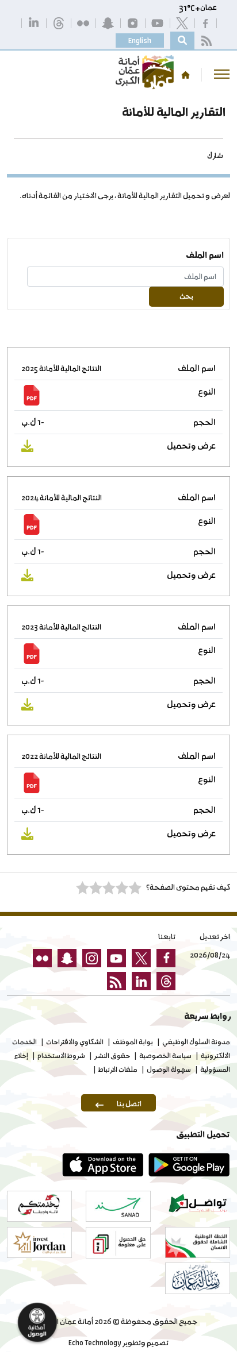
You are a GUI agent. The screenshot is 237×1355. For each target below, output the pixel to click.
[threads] (58, 22)
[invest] (39, 1242)
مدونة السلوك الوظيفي (196, 1042)
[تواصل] (197, 1203)
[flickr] (82, 22)
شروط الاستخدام (61, 1056)
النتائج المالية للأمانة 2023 (61, 626)
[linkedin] (138, 983)
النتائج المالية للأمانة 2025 (61, 368)
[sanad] (118, 1206)
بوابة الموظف (133, 1042)
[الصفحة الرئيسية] (185, 75)
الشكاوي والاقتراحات (75, 1042)
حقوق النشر (112, 1056)
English (139, 40)
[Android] (187, 1165)
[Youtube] (157, 22)
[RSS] (205, 40)
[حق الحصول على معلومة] (118, 1243)
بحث (186, 296)
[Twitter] (181, 22)
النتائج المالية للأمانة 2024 (61, 497)
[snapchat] (107, 22)
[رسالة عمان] (197, 1278)
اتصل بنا (129, 1103)
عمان (208, 7)
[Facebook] (205, 22)
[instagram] (132, 22)
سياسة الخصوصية (165, 1056)
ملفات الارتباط (117, 1069)
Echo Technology (94, 1343)
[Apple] (101, 1165)
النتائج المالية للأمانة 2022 (61, 756)
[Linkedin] (33, 22)
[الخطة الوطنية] (197, 1242)
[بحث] (182, 40)
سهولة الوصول (169, 1069)
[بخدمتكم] (39, 1206)
